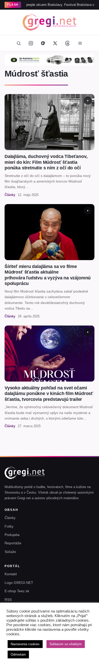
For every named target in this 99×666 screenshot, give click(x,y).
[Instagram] (31, 43)
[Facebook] (43, 43)
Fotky (9, 526)
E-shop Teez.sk (17, 591)
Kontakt (11, 574)
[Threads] (67, 43)
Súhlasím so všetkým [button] (66, 644)
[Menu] (80, 43)
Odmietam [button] (18, 654)
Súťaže (10, 552)
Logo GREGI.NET (19, 583)
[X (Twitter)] (55, 43)
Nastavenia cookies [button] (25, 644)
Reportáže (13, 543)
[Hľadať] (18, 43)
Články (10, 518)
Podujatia (12, 535)
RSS (8, 600)
